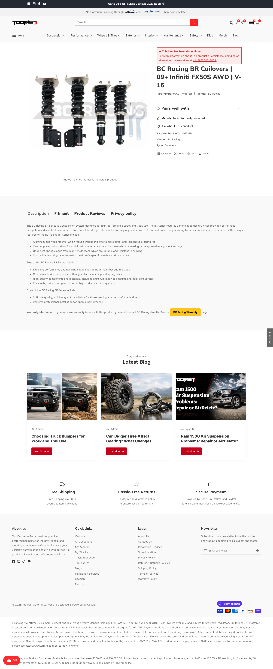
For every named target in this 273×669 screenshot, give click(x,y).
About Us (143, 536)
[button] (251, 23)
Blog (236, 35)
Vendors (80, 536)
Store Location (147, 552)
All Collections (83, 541)
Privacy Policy (146, 557)
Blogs (78, 568)
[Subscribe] (257, 550)
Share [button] (206, 153)
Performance (79, 35)
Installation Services (87, 573)
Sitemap (80, 578)
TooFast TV (82, 562)
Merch (222, 35)
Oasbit (91, 604)
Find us (79, 584)
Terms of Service (148, 573)
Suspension (54, 35)
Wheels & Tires (107, 35)
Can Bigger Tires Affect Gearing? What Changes (129, 438)
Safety (194, 35)
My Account (82, 547)
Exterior (131, 35)
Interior (150, 35)
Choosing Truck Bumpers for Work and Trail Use (58, 438)
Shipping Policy (147, 568)
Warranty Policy (147, 578)
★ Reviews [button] (270, 337)
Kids (210, 35)
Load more (40, 451)
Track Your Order (85, 557)
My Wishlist (82, 552)
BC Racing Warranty (185, 312)
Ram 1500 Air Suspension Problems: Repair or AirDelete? (209, 438)
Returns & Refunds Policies (154, 562)
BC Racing (173, 139)
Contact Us (145, 541)
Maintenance (172, 35)
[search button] (194, 22)
